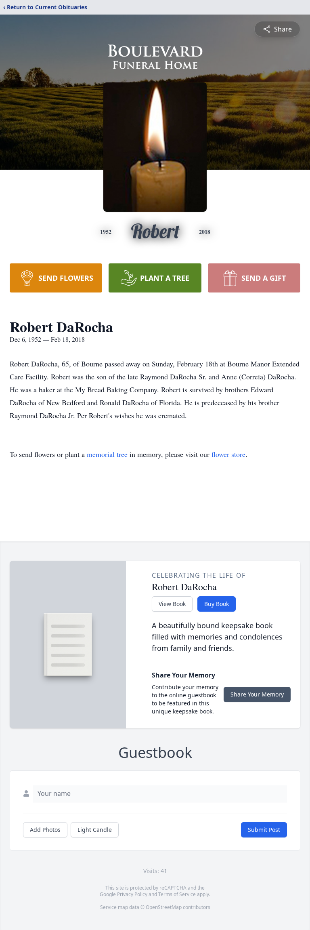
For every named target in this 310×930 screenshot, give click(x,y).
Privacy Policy (132, 894)
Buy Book (216, 604)
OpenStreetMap (164, 907)
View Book (172, 604)
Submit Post (264, 829)
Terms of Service (177, 894)
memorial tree (107, 454)
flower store (228, 454)
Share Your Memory (257, 694)
